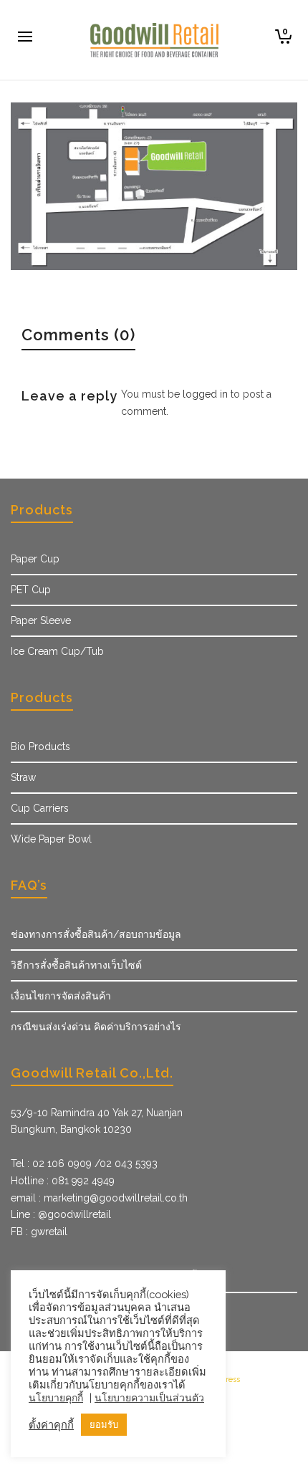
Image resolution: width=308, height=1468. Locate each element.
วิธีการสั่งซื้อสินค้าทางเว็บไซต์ (76, 965)
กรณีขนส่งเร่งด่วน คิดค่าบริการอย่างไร (96, 1026)
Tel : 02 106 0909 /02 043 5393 (84, 1163)
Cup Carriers (40, 808)
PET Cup (31, 589)
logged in (205, 394)
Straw (23, 777)
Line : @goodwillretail (61, 1214)
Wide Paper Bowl (51, 839)
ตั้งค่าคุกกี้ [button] (51, 1425)
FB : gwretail (39, 1231)
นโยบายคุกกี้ (56, 1398)
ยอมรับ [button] (104, 1424)
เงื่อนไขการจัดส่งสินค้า (61, 996)
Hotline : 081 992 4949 (63, 1180)
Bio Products (40, 746)
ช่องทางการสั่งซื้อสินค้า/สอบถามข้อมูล (96, 934)
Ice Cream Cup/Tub (57, 651)
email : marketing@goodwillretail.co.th (99, 1198)
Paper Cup (35, 559)
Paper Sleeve (41, 620)
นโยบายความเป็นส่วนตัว (149, 1398)
